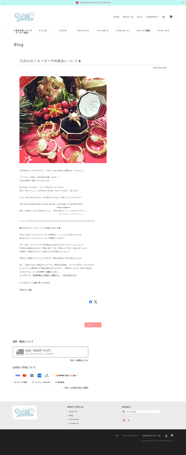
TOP (116, 435)
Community (152, 17)
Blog (140, 17)
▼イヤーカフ (163, 30)
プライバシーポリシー (130, 435)
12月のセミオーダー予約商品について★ (50, 61)
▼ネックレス (83, 30)
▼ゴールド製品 (143, 30)
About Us (128, 17)
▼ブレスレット (123, 30)
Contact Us (74, 423)
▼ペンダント (103, 30)
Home (117, 17)
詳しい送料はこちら (79, 360)
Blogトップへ (93, 325)
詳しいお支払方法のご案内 (76, 388)
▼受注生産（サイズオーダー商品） (22, 31)
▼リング (43, 30)
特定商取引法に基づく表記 (152, 435)
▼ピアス (63, 30)
